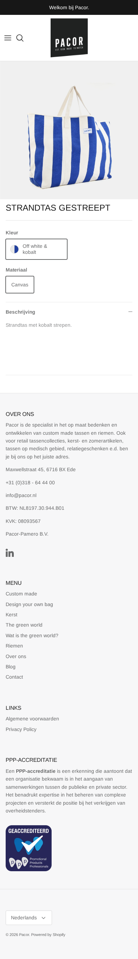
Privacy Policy (21, 729)
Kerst (11, 614)
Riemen (14, 646)
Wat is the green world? (32, 635)
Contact (14, 677)
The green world (24, 625)
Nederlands (24, 917)
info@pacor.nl (21, 495)
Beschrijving (20, 312)
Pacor (24, 934)
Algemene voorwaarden (32, 718)
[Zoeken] (23, 38)
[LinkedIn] (10, 553)
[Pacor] (69, 37)
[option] (69, 130)
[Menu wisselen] (8, 38)
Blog (11, 666)
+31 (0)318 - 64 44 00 (30, 482)
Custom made (21, 593)
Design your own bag (29, 604)
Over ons (16, 656)
